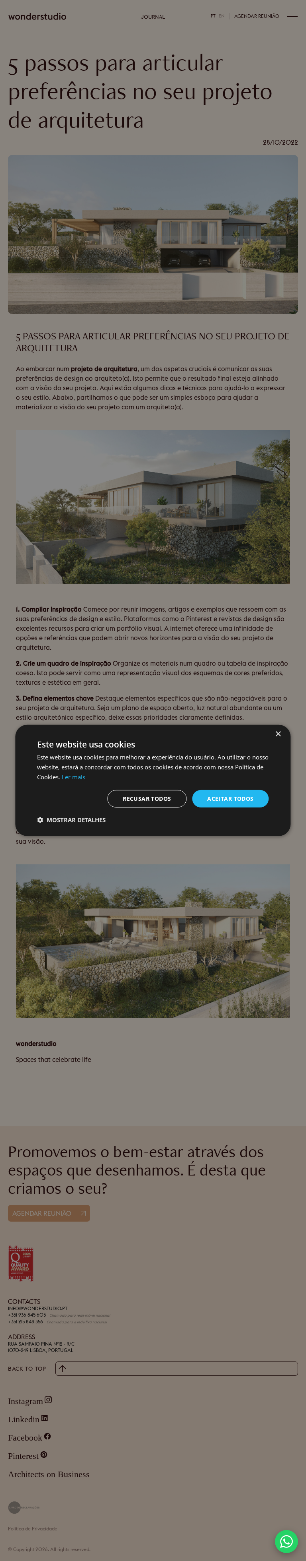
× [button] (278, 734)
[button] (286, 1541)
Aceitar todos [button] (230, 798)
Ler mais (73, 777)
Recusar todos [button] (147, 798)
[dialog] (152, 780)
